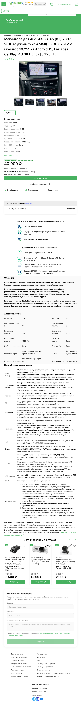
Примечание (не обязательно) (17, 620)
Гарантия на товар (17, 660)
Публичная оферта (43, 670)
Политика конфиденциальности (48, 676)
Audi (38, 35)
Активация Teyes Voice (45, 667)
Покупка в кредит (17, 670)
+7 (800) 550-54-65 (39, 688)
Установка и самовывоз (19, 657)
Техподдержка (42, 654)
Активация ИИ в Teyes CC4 (46, 663)
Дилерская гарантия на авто (21, 667)
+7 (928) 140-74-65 (39, 691)
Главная (7, 35)
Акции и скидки (16, 673)
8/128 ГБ (10, 113)
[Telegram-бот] (34, 699)
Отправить (40, 642)
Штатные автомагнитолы (24, 35)
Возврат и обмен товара (19, 663)
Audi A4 (46, 35)
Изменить (28, 203)
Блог (38, 660)
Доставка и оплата (17, 654)
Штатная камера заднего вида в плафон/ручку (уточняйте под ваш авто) (40, 560)
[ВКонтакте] (41, 699)
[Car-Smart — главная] (16, 3)
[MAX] (38, 699)
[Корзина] (51, 4)
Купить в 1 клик (40, 178)
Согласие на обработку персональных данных (53, 673)
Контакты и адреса (40, 684)
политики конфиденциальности (52, 633)
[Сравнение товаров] (76, 4)
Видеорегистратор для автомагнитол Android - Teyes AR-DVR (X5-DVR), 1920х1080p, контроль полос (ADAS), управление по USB (15, 563)
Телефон (10, 611)
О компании (41, 657)
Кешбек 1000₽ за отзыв (19, 676)
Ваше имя (10, 603)
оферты (40, 633)
